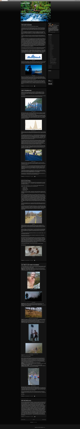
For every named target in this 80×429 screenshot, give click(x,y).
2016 (50, 40)
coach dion (54, 24)
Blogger (44, 427)
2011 (50, 66)
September (51, 48)
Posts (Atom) (35, 422)
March (51, 55)
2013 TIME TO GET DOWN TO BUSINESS (30, 264)
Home (34, 419)
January (51, 57)
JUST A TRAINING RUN (26, 90)
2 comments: (31, 260)
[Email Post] (34, 176)
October (51, 47)
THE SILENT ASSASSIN (26, 24)
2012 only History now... (26, 400)
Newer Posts (23, 419)
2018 (50, 38)
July (50, 50)
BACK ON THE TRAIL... (26, 180)
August (51, 49)
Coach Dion (25, 3)
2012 (50, 65)
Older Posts (44, 419)
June (51, 51)
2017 (50, 39)
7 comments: (32, 176)
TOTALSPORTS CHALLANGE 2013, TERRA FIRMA (27, 185)
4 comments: (32, 416)
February (51, 56)
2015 (50, 41)
